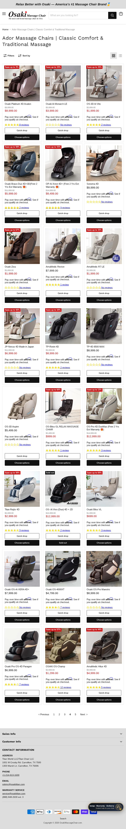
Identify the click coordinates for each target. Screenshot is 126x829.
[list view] (120, 55)
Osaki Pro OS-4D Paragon (18, 666)
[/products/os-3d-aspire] (22, 406)
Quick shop (22, 130)
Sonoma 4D (93, 183)
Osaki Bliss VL (94, 509)
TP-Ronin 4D (52, 346)
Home (5, 29)
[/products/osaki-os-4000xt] (63, 569)
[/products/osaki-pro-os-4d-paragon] (22, 646)
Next (83, 714)
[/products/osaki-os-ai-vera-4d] (22, 569)
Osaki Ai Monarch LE (56, 104)
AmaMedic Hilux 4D (97, 666)
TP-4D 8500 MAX (95, 346)
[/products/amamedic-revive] (63, 246)
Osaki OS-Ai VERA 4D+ (17, 589)
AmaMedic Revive (55, 266)
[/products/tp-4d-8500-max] (104, 326)
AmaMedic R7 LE (95, 266)
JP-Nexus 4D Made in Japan (19, 346)
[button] (12, 124)
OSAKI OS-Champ (55, 666)
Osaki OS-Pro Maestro (98, 589)
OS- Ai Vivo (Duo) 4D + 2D (59, 509)
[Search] (112, 15)
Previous (44, 714)
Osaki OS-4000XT (55, 589)
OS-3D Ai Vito (94, 104)
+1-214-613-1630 (10, 775)
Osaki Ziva (10, 266)
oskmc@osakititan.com (13, 784)
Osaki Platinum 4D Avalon (18, 104)
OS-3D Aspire (12, 426)
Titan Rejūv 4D (12, 509)
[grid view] (113, 55)
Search (63, 818)
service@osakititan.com (13, 793)
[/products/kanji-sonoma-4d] (104, 163)
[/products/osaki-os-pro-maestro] (104, 569)
